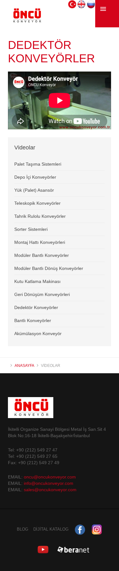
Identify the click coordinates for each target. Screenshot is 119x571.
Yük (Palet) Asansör (34, 190)
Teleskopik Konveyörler (37, 203)
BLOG (22, 529)
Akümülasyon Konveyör (38, 333)
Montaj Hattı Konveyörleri (39, 242)
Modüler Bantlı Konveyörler (41, 255)
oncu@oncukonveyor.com (49, 476)
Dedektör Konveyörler (36, 307)
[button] (72, 3)
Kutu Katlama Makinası (37, 281)
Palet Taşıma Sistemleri (37, 164)
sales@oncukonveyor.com (50, 489)
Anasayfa (24, 365)
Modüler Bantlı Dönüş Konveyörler (48, 268)
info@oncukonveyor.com (48, 483)
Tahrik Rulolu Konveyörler (40, 216)
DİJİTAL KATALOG (51, 529)
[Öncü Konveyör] (26, 20)
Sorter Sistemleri (31, 229)
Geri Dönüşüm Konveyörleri (42, 294)
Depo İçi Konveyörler (35, 177)
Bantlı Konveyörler (32, 320)
